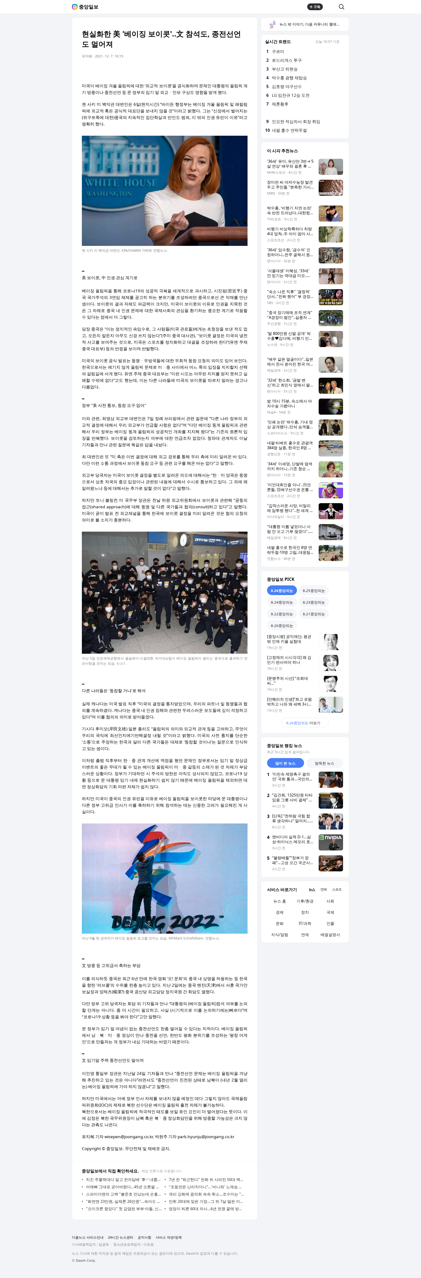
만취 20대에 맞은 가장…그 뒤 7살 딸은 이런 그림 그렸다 (207, 1201)
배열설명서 (330, 934)
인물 (330, 923)
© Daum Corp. (84, 1260)
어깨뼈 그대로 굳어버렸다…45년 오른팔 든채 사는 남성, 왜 (124, 1186)
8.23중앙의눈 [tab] (314, 602)
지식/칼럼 (279, 934)
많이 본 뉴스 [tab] (285, 763)
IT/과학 (305, 923)
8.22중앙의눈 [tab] (282, 613)
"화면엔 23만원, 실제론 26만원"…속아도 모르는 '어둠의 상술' (124, 1201)
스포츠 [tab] (337, 889)
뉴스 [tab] (312, 889)
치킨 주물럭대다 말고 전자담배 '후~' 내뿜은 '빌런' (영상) (124, 1179)
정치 (305, 912)
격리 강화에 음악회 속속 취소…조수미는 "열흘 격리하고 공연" (207, 1194)
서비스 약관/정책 (169, 1237)
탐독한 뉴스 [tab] (324, 763)
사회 (330, 901)
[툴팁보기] (343, 42)
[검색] (343, 6)
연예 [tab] (323, 889)
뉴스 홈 (279, 901)
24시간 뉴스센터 (120, 1237)
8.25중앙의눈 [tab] (314, 590)
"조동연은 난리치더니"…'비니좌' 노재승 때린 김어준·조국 (207, 1186)
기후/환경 (305, 901)
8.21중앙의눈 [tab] (314, 613)
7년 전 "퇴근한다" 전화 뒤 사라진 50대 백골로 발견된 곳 (207, 1179)
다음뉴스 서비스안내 (88, 1237)
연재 (305, 934)
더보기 (303, 722)
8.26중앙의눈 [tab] (282, 590)
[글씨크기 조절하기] (233, 70)
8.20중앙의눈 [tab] (282, 625)
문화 (280, 923)
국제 (330, 912)
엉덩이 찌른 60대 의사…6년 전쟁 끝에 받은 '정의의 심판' (207, 1208)
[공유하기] (330, 6)
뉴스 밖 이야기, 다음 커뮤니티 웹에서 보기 (313, 24)
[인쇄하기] (243, 70)
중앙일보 (88, 6)
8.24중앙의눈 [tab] (282, 602)
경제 (280, 912)
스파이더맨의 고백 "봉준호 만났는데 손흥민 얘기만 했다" (124, 1194)
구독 (317, 6)
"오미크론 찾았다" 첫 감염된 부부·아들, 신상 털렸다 (124, 1208)
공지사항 (144, 1237)
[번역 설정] (223, 70)
